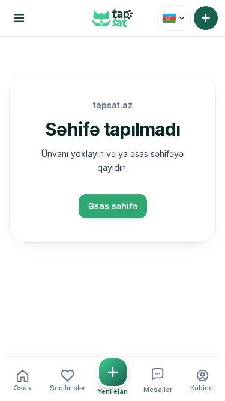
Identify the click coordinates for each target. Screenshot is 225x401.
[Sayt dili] (174, 18)
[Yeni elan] (206, 18)
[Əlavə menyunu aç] (19, 18)
